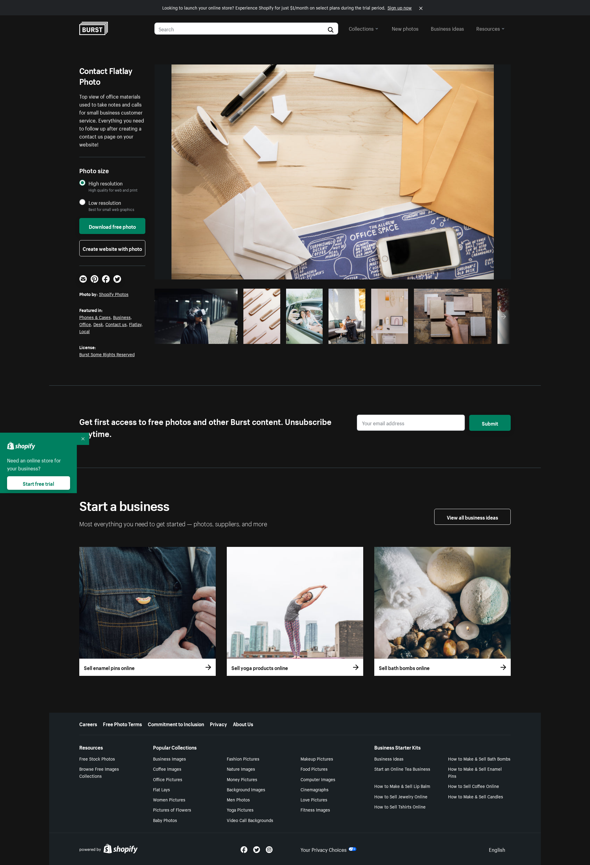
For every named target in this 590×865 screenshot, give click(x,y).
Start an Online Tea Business (402, 768)
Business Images (169, 758)
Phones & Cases (95, 317)
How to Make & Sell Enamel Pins (475, 772)
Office (85, 324)
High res (195, 337)
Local (84, 331)
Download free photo (112, 226)
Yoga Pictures (240, 809)
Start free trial (38, 483)
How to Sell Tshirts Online (400, 806)
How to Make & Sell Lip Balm (402, 785)
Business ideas (447, 28)
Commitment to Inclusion (176, 723)
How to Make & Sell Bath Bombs (479, 758)
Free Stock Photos (97, 758)
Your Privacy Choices (324, 849)
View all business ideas (472, 517)
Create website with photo (112, 248)
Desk (98, 324)
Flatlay (135, 324)
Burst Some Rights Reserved (107, 354)
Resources (488, 28)
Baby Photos (165, 819)
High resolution (105, 183)
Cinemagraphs (314, 789)
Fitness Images (315, 809)
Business (122, 317)
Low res (219, 337)
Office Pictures (167, 779)
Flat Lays (161, 789)
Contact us (116, 324)
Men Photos (238, 799)
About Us (243, 723)
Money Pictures (242, 779)
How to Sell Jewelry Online (400, 796)
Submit (490, 423)
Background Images (246, 789)
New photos (405, 28)
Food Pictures (314, 768)
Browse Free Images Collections (99, 772)
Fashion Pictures (243, 758)
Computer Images (318, 779)
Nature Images (241, 768)
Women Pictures (169, 799)
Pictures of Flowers (172, 809)
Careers (88, 723)
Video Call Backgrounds (250, 819)
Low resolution (104, 202)
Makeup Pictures (317, 758)
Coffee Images (167, 768)
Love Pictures (314, 799)
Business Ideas (388, 758)
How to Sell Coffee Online (473, 785)
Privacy (218, 723)
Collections (361, 28)
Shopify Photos (113, 293)
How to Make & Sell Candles (475, 796)
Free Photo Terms (122, 723)
